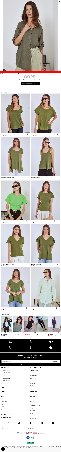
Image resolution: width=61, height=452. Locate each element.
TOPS (31, 408)
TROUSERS (32, 410)
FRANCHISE (32, 396)
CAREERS (32, 401)
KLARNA (2, 406)
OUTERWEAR (33, 416)
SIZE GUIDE (32, 383)
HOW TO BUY (3, 393)
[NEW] (42, 331)
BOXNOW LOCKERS (4, 401)
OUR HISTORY (33, 393)
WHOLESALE (32, 399)
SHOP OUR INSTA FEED (5, 414)
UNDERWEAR (33, 418)
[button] (2, 449)
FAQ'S (2, 409)
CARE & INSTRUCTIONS (35, 373)
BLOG (2, 387)
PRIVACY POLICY (33, 375)
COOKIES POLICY (33, 378)
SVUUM (2, 404)
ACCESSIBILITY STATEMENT (35, 381)
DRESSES (32, 413)
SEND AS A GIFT (4, 412)
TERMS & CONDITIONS (34, 370)
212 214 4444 (5, 370)
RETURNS (2, 399)
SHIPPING (2, 396)
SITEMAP (32, 385)
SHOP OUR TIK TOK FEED (6, 417)
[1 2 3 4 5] (30, 36)
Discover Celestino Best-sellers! (30, 83)
